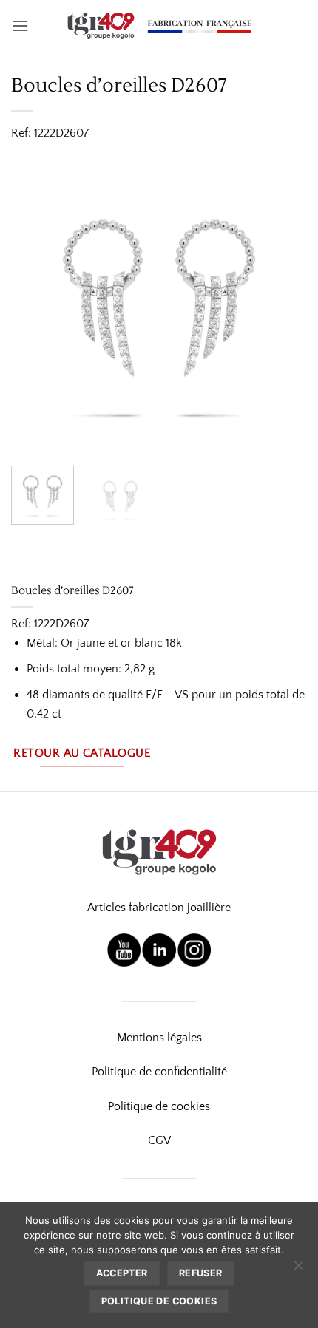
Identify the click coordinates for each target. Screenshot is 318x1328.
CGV (159, 1140)
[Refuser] (298, 1269)
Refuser (201, 1272)
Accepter (122, 1272)
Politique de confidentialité (159, 1071)
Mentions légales (159, 1037)
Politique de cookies (159, 1106)
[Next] (282, 306)
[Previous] (35, 306)
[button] (20, 25)
